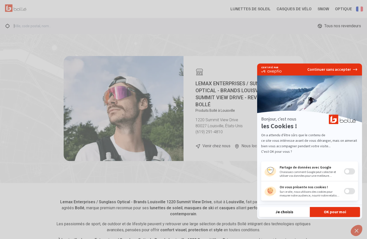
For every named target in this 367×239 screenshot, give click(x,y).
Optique (343, 9)
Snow (323, 9)
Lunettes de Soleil (250, 9)
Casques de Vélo (294, 9)
